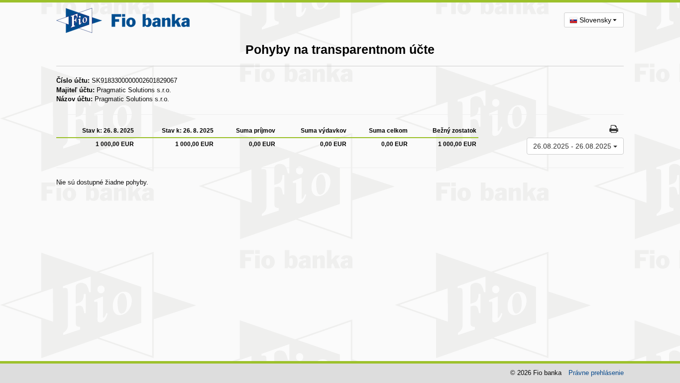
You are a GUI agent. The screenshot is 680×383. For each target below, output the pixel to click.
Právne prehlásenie (596, 373)
